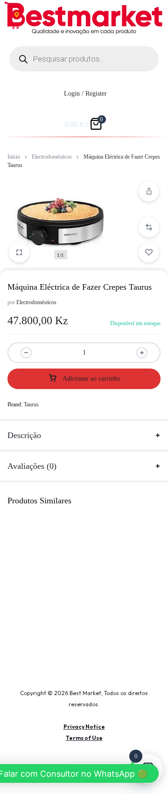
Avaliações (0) (31, 466)
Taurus (31, 404)
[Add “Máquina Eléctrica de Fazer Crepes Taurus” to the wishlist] (149, 252)
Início (13, 156)
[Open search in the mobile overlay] (84, 59)
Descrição (24, 435)
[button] (149, 227)
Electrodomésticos (52, 156)
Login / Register (85, 93)
